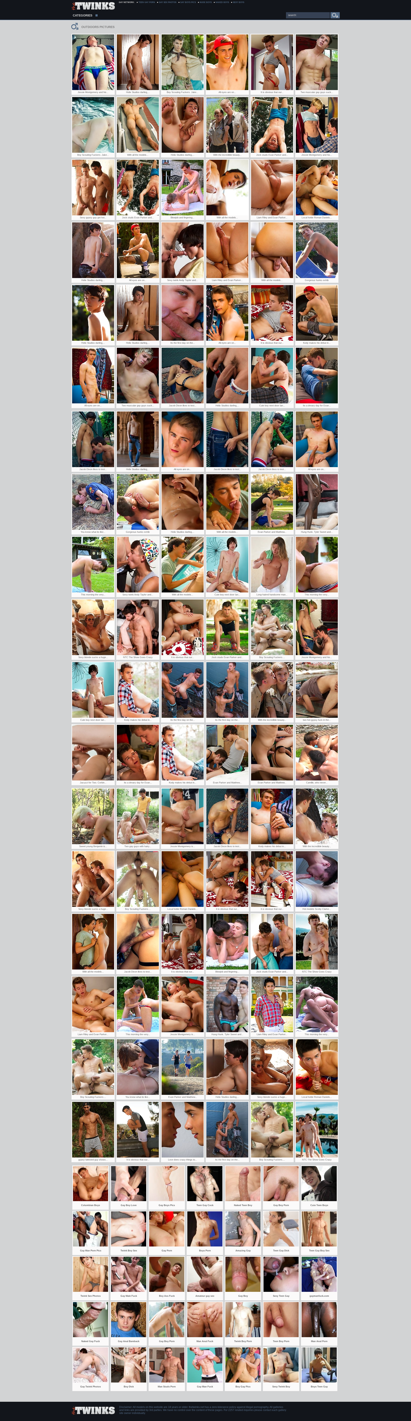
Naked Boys (222, 2)
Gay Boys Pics (188, 2)
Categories (82, 15)
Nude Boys (206, 2)
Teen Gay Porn (146, 2)
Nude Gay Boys (93, 6)
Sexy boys (238, 2)
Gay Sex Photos (167, 2)
